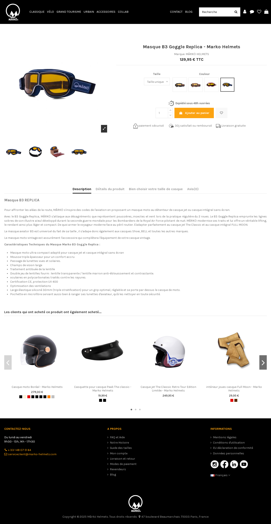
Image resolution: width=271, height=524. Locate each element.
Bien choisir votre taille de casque (156, 189)
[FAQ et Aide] (252, 12)
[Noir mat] (20, 396)
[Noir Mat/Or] (40, 396)
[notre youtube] (244, 464)
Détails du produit (110, 189)
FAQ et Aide (117, 437)
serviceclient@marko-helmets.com (32, 454)
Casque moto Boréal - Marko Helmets (37, 387)
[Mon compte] (244, 12)
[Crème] (24, 396)
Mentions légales (224, 437)
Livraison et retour (122, 458)
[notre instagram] (214, 464)
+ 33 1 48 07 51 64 (19, 450)
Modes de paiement (123, 464)
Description (82, 189)
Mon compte (118, 453)
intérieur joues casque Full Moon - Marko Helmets (234, 388)
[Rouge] (28, 396)
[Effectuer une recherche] (236, 12)
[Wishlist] (259, 12)
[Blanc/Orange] (48, 396)
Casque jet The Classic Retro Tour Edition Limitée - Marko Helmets (168, 388)
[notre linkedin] (234, 464)
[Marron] (235, 400)
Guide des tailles (121, 448)
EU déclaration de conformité (233, 448)
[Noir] (100, 400)
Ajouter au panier (197, 113)
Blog (113, 474)
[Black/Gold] (32, 396)
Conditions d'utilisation (229, 442)
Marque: (179, 54)
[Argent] (52, 396)
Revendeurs (118, 469)
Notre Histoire (119, 442)
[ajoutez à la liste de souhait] (34, 382)
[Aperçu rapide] (40, 382)
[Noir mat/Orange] (36, 396)
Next (263, 362)
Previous (8, 362)
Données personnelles (228, 453)
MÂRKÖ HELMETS (197, 54)
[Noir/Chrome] (44, 396)
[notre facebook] (224, 464)
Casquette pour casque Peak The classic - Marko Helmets (102, 388)
